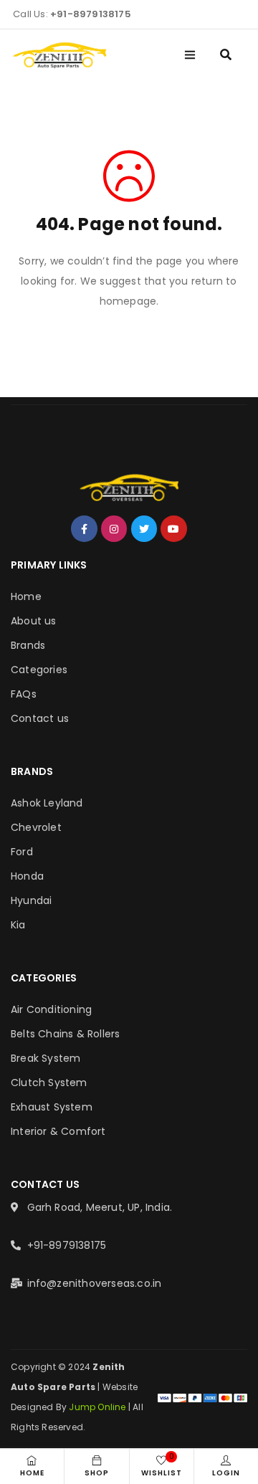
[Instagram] (114, 528)
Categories (39, 669)
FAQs (24, 694)
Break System (45, 1058)
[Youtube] (173, 528)
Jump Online (98, 1407)
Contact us (40, 718)
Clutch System (49, 1082)
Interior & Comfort (58, 1131)
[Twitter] (144, 528)
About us (34, 621)
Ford (22, 852)
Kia (18, 925)
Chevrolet (36, 827)
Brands (28, 645)
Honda (27, 876)
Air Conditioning (51, 1009)
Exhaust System (51, 1107)
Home (26, 596)
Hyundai (31, 900)
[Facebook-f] (84, 528)
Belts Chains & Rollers (65, 1034)
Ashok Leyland (47, 803)
